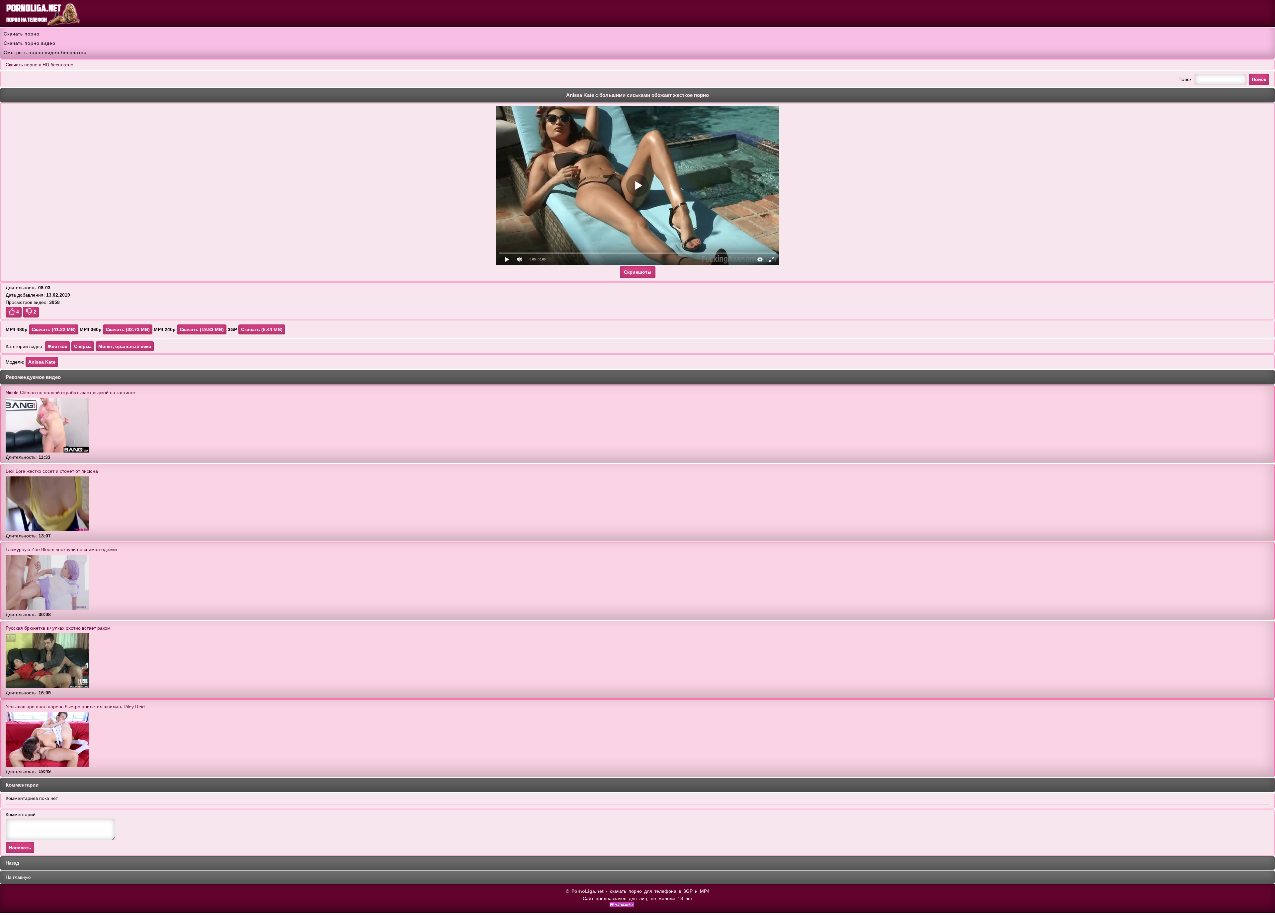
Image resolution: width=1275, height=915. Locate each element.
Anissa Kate (41, 362)
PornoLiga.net (587, 891)
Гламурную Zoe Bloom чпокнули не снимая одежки (61, 549)
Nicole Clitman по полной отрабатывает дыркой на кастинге (70, 392)
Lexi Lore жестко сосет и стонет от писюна (52, 471)
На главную (18, 877)
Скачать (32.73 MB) (128, 329)
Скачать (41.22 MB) (54, 329)
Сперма (83, 346)
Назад (12, 863)
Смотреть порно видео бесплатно (45, 52)
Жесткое (57, 346)
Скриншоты (637, 272)
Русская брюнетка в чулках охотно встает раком (58, 628)
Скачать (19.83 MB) (202, 329)
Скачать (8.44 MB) (262, 329)
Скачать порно (22, 33)
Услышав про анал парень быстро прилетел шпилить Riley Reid (75, 706)
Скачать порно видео (29, 43)
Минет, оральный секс (124, 346)
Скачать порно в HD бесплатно (39, 64)
